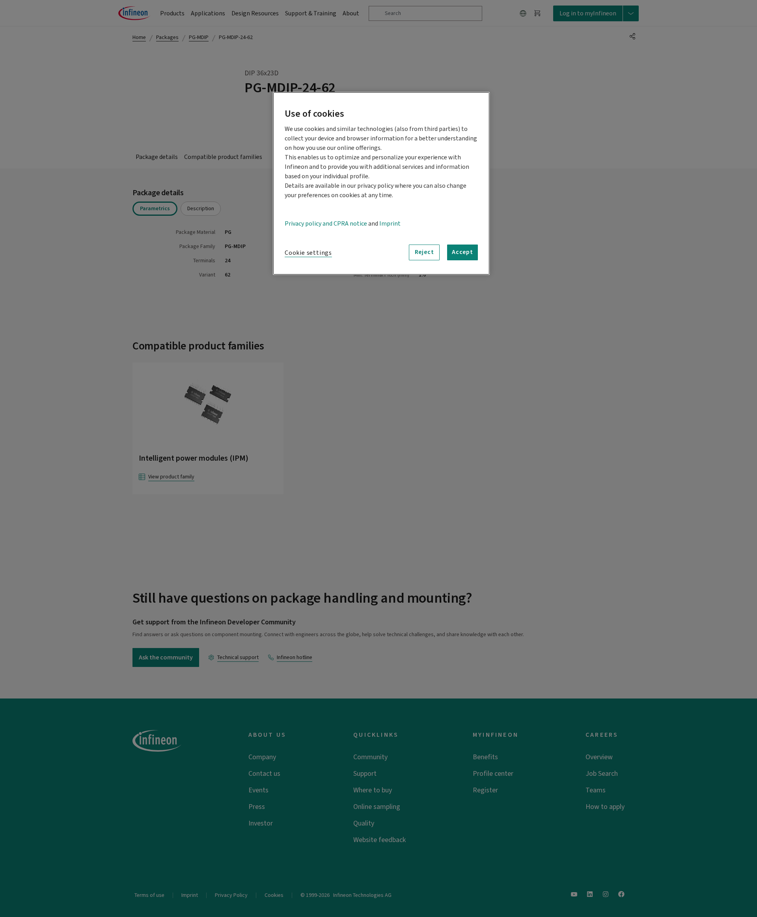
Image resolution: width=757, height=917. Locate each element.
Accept (462, 252)
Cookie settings (308, 252)
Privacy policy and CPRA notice (326, 223)
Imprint (390, 223)
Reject (424, 252)
